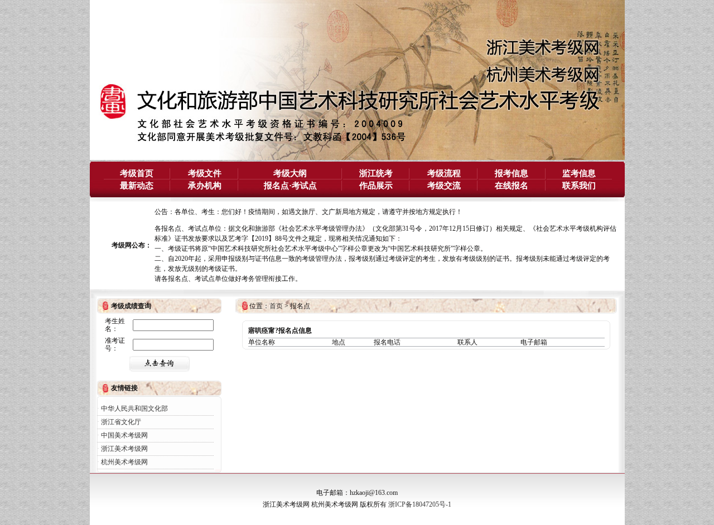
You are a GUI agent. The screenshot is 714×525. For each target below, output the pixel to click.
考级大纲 (290, 173)
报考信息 (511, 173)
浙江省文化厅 (121, 422)
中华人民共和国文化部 (134, 408)
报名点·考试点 (290, 185)
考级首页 (136, 173)
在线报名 (511, 185)
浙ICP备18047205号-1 (419, 504)
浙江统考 (376, 173)
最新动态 (136, 185)
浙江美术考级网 (124, 449)
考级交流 (444, 185)
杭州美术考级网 (124, 462)
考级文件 (204, 173)
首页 (276, 306)
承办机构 (204, 185)
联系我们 (579, 185)
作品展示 (376, 185)
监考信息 (579, 173)
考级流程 (444, 173)
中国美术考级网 (124, 435)
